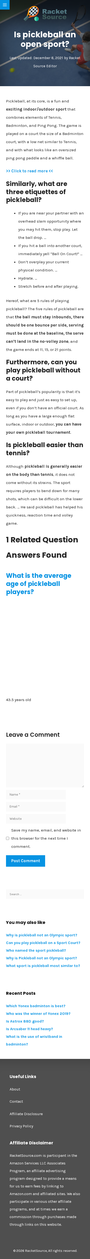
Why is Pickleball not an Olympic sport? (41, 958)
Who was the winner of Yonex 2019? (38, 1013)
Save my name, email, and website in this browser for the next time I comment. (46, 838)
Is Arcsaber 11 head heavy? (29, 1029)
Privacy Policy (21, 1126)
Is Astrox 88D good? (25, 1021)
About (15, 1089)
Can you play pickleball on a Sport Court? (43, 942)
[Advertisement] (45, 646)
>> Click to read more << (29, 171)
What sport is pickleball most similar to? (43, 965)
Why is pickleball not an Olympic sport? (41, 935)
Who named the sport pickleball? (36, 950)
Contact (16, 1101)
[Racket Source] (45, 13)
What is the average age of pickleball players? (38, 583)
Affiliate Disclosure (26, 1114)
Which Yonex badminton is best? (36, 1006)
